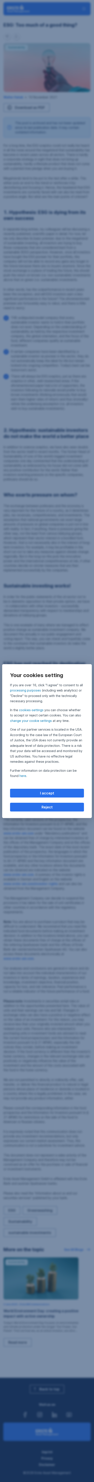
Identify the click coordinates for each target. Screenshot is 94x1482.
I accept (47, 793)
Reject (47, 807)
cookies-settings (31, 710)
